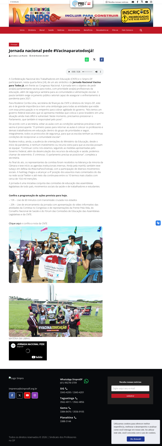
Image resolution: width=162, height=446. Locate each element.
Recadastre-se (102, 30)
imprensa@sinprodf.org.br (23, 388)
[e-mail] (133, 2)
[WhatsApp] (87, 60)
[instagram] (151, 2)
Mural (42, 30)
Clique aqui (15, 223)
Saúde (51, 30)
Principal (14, 44)
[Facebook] (102, 60)
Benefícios (88, 30)
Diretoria (32, 30)
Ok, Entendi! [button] (135, 439)
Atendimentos (74, 30)
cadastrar (130, 396)
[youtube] (146, 2)
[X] (142, 2)
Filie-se (115, 30)
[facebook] (137, 2)
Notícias (60, 30)
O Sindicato (14, 2)
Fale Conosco (127, 30)
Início (22, 30)
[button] (156, 433)
